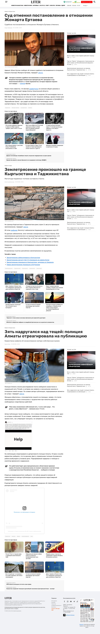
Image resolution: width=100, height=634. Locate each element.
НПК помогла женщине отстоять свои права (18, 584)
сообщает (14, 230)
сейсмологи (32, 268)
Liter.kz (40, 72)
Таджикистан (17, 268)
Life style (42, 5)
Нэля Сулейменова (9, 182)
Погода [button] (85, 5)
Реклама (53, 602)
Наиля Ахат (7, 344)
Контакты (53, 607)
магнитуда (39, 268)
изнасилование (25, 536)
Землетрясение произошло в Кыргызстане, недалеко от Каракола (30, 262)
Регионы (58, 5)
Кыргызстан (25, 268)
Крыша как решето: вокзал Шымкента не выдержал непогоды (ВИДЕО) (26, 160)
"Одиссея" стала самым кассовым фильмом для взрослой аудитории (25, 317)
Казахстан (7, 107)
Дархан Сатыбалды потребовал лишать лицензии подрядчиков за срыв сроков (28, 155)
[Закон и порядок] (67, 1)
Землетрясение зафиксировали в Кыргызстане (81, 49)
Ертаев (30, 107)
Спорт (47, 5)
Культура (52, 5)
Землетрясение (8, 268)
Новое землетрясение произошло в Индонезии (23, 264)
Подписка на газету (87, 2)
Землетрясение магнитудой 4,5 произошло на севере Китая (28, 260)
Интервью (36, 5)
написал (22, 83)
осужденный (24, 107)
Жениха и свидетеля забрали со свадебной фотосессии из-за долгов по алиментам (30, 322)
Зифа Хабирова (8, 27)
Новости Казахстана (17, 5)
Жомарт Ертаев (15, 107)
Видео (18, 536)
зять (32, 536)
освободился (33, 89)
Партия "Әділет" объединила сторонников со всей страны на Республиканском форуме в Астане (80, 62)
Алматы (13, 536)
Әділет (63, 5)
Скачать (82, 624)
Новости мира (28, 5)
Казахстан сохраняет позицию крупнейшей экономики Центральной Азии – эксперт (30, 588)
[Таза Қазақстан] (76, 1)
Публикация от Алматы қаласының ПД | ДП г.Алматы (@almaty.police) (24, 531)
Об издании (54, 600)
